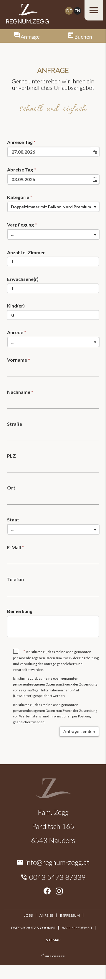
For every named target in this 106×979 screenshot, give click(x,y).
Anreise (46, 915)
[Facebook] (47, 891)
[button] (95, 151)
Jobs (28, 915)
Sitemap (53, 940)
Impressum (70, 915)
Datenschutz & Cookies (33, 927)
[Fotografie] (53, 955)
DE (69, 10)
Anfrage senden (79, 731)
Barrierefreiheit (77, 927)
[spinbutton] (53, 261)
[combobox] (49, 151)
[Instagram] (59, 891)
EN (77, 10)
